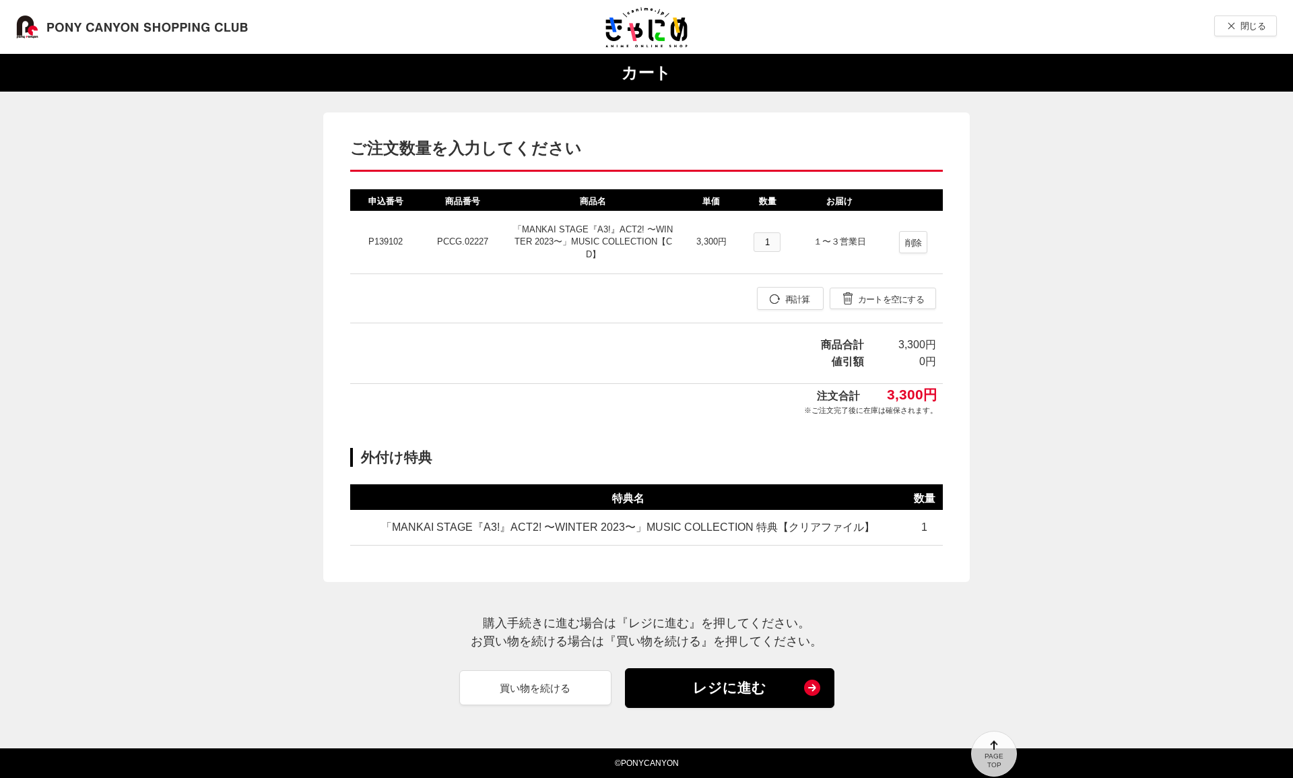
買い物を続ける (535, 688)
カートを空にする (891, 299)
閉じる (1252, 26)
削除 (913, 243)
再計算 (797, 299)
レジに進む (729, 687)
